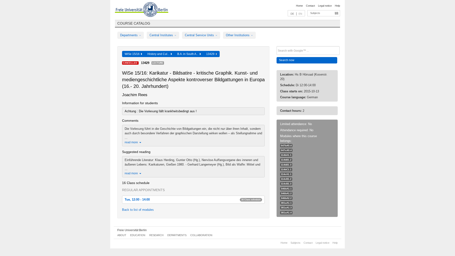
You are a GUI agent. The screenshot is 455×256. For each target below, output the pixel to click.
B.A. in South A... (188, 54)
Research (156, 235)
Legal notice (325, 5)
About (121, 235)
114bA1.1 (286, 155)
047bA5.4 (286, 145)
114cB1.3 (286, 183)
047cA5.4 (286, 150)
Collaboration (201, 235)
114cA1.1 (286, 174)
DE (292, 13)
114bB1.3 (286, 164)
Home (299, 5)
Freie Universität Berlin (132, 230)
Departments (129, 35)
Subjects (315, 13)
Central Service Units (200, 35)
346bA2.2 (286, 198)
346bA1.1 (286, 188)
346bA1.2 (286, 193)
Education (137, 235)
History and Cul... (159, 54)
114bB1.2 (286, 159)
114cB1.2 (286, 179)
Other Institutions (238, 35)
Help (337, 5)
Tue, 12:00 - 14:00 (193, 199)
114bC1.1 (286, 169)
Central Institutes (162, 35)
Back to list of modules (138, 209)
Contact (310, 5)
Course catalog (133, 23)
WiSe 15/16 (133, 54)
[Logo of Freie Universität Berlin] (141, 10)
